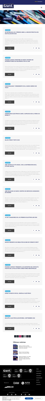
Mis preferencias (38, 398)
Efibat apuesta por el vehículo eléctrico (18, 293)
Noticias (38, 382)
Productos (38, 371)
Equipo (37, 380)
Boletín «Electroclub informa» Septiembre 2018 (20, 318)
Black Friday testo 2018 (12, 140)
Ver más (9, 48)
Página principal (5, 21)
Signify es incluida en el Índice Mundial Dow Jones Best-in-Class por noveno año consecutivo (25, 347)
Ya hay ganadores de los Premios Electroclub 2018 (21, 217)
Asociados (38, 375)
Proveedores (39, 377)
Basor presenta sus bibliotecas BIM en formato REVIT (22, 242)
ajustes (10, 399)
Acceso (38, 1)
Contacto (38, 384)
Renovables (38, 373)
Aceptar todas (29, 398)
